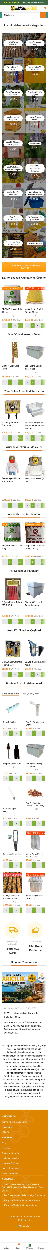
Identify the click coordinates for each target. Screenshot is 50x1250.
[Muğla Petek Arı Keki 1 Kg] (12, 532)
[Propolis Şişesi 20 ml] (12, 750)
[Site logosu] (24, 8)
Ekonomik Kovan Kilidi (12, 854)
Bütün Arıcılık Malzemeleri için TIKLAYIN (26, 266)
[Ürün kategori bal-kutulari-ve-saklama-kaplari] (35, 195)
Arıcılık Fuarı (16, 1008)
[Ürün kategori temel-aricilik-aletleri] (35, 120)
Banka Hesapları (10, 1173)
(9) (36, 373)
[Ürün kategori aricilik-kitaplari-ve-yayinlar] (13, 145)
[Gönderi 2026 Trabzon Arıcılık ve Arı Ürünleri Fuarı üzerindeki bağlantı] (24, 987)
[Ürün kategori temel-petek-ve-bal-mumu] (35, 70)
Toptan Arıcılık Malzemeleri (14, 1122)
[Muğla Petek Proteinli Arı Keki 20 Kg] (35, 532)
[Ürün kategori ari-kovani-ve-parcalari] (13, 120)
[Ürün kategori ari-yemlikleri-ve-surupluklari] (35, 220)
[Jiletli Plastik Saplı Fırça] (12, 352)
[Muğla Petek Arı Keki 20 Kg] (12, 296)
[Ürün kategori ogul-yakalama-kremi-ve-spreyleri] (13, 170)
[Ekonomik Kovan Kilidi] (12, 840)
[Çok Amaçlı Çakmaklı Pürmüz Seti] (12, 648)
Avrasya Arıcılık (15, 999)
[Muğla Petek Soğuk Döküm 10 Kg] (35, 296)
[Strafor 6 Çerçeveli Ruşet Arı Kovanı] (35, 589)
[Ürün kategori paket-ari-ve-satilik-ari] (13, 45)
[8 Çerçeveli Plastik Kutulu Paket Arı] (12, 882)
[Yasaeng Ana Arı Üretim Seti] (12, 409)
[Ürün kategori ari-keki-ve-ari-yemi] (13, 70)
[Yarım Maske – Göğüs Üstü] (35, 465)
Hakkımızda (7, 1127)
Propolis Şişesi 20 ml (12, 764)
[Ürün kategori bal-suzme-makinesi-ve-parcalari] (35, 170)
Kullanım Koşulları (10, 1158)
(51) (14, 901)
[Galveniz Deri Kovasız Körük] (35, 648)
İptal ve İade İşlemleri (12, 1168)
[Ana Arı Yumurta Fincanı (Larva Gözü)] (35, 793)
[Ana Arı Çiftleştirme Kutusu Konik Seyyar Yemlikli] (35, 409)
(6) (36, 316)
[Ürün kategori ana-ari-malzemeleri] (13, 220)
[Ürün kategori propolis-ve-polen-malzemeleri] (13, 245)
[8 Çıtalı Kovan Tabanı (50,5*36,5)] (12, 589)
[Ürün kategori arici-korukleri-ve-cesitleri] (35, 95)
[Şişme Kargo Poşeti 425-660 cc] (35, 882)
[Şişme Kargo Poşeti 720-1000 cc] (35, 840)
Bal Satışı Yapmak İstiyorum (17, 1195)
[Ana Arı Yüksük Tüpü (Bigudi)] (35, 709)
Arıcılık (7, 1008)
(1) (13, 316)
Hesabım (6, 1148)
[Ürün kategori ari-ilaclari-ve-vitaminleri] (13, 195)
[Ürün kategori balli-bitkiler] (35, 145)
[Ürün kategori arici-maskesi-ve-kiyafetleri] (13, 95)
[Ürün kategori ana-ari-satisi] (35, 45)
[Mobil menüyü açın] (3, 8)
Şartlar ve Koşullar (10, 1153)
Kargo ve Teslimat (10, 1163)
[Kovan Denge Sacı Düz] (12, 795)
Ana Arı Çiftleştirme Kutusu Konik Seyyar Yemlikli (35, 425)
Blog (4, 1143)
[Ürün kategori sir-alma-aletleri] (35, 245)
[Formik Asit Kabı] (12, 709)
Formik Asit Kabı (10, 722)
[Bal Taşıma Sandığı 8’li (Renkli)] (35, 352)
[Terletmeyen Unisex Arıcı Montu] (12, 465)
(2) (14, 815)
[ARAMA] (43, 15)
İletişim (5, 1132)
